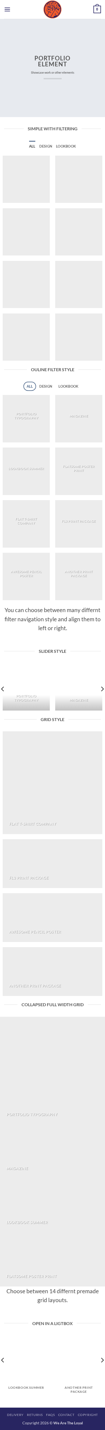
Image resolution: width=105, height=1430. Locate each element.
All (32, 146)
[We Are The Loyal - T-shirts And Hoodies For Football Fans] (52, 9)
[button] (7, 9)
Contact (66, 1415)
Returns (35, 1415)
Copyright (88, 1415)
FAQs (50, 1415)
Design (45, 146)
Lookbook (66, 146)
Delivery (15, 1415)
